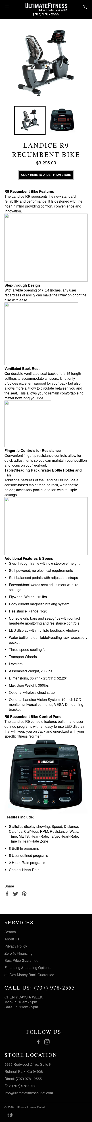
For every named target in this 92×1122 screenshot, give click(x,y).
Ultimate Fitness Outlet (30, 1107)
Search (10, 931)
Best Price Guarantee (21, 960)
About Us (11, 939)
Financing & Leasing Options (27, 967)
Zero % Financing (18, 953)
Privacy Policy (15, 946)
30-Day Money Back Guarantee (29, 974)
